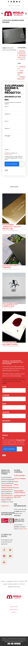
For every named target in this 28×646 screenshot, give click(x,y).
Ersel (21, 58)
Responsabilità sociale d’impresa (19, 490)
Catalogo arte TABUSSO (10, 265)
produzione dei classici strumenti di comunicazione (7, 486)
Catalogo (22, 65)
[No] (26, 641)
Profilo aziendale (19, 474)
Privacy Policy (8, 153)
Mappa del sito (14, 608)
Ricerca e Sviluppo (20, 477)
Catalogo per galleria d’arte (10, 342)
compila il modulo (23, 527)
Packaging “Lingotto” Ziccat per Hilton (11, 225)
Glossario (17, 5)
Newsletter (11, 5)
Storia (16, 480)
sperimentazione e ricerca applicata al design (7, 496)
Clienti (16, 483)
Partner (16, 486)
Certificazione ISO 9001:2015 (20, 495)
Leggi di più (17, 643)
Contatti (14, 610)
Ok (8, 643)
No (12, 643)
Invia (6, 169)
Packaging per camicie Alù (10, 303)
